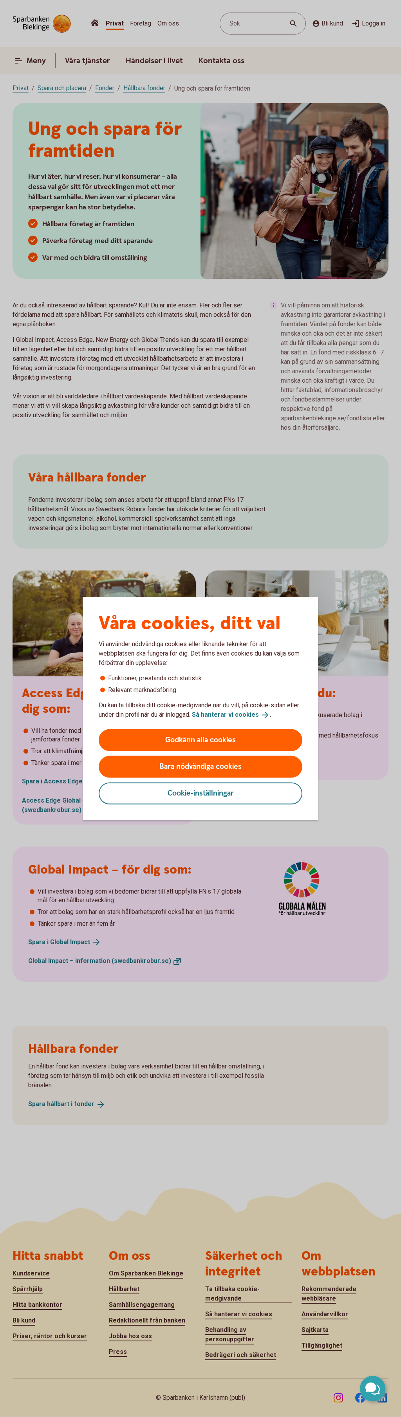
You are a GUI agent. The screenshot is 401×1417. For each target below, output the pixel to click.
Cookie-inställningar (201, 793)
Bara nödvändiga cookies (200, 766)
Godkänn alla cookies (200, 740)
